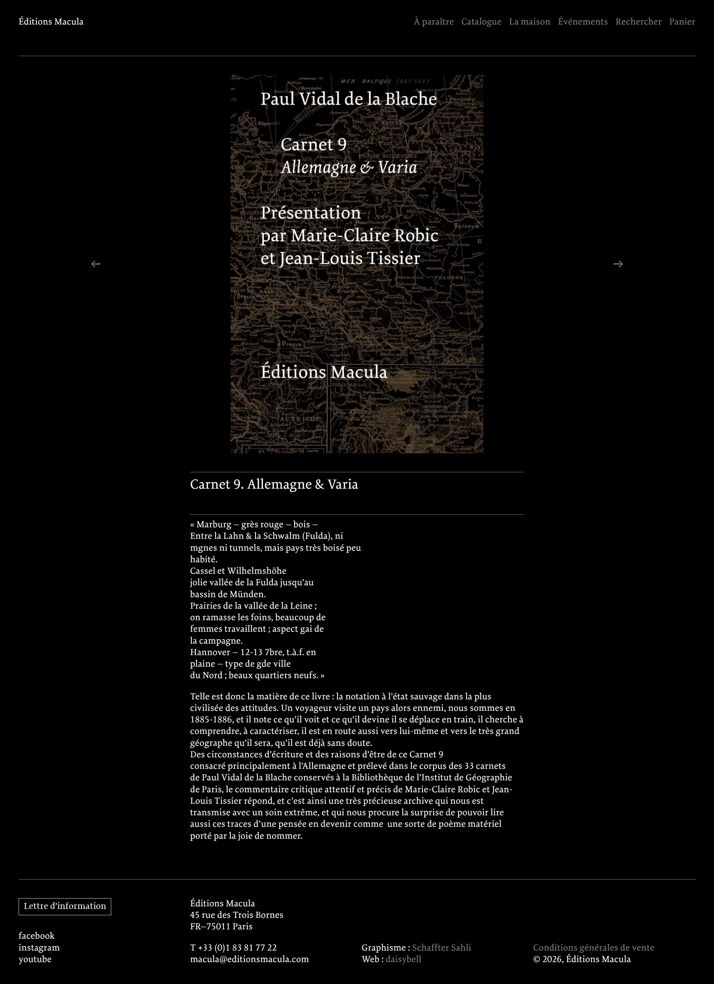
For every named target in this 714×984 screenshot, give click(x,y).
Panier (682, 22)
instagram (39, 948)
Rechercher (638, 22)
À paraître (434, 22)
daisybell (403, 959)
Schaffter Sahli (441, 948)
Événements (583, 22)
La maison (529, 22)
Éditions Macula (51, 22)
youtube (35, 959)
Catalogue (481, 22)
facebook (37, 936)
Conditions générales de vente (593, 948)
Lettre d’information (65, 906)
